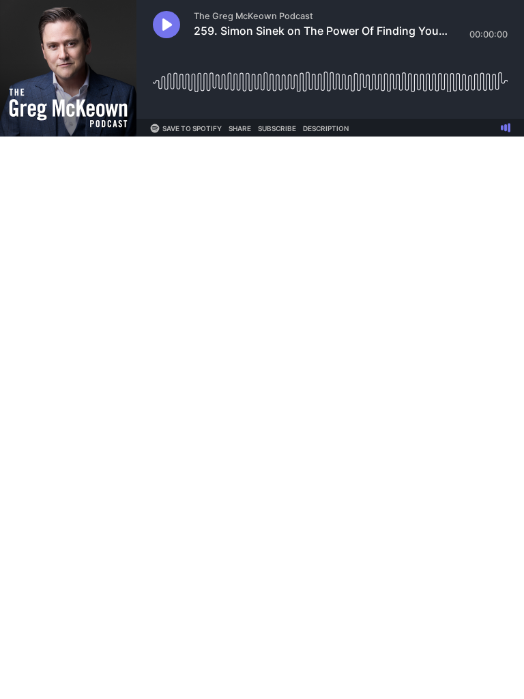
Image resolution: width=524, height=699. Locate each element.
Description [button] (326, 128)
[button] (166, 24)
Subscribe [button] (277, 128)
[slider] (330, 76)
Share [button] (240, 128)
